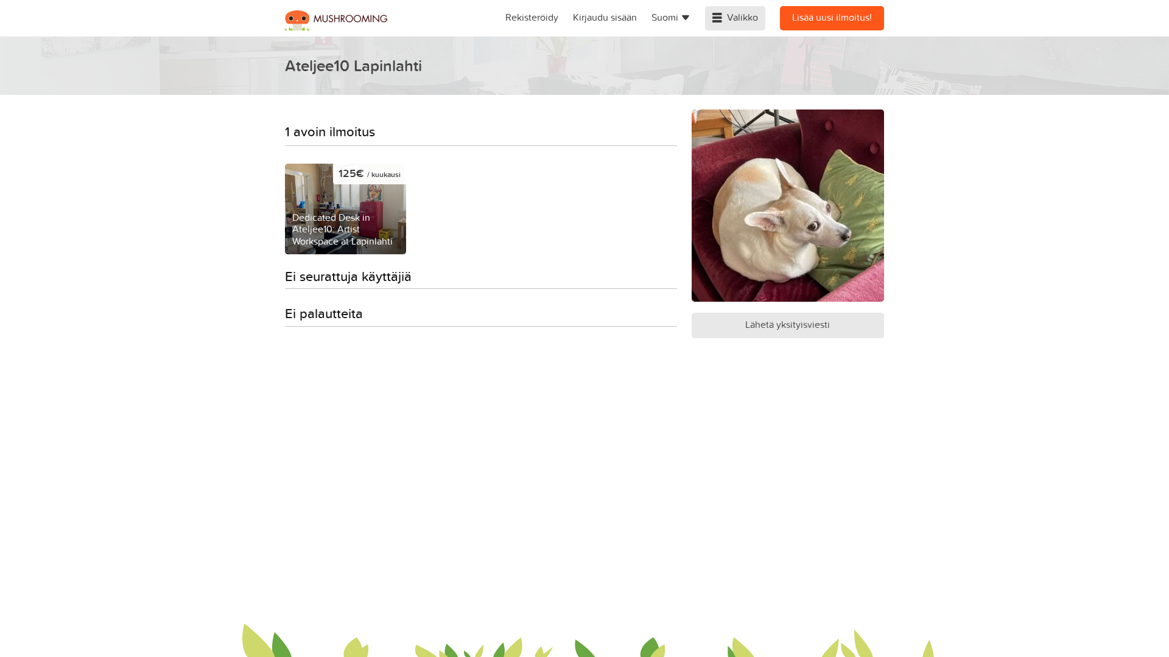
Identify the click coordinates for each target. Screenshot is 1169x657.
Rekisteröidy (531, 17)
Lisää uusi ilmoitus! (832, 17)
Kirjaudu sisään (605, 17)
